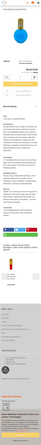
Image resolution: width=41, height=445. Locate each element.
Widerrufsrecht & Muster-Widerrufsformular (15, 329)
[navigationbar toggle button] (38, 3)
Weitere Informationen (20, 440)
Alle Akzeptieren (21, 435)
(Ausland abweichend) (25, 63)
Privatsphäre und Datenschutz (11, 337)
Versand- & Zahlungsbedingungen (12, 325)
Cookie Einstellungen (8, 340)
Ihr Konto (10, 360)
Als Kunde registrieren (15, 358)
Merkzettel (11, 362)
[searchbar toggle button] (27, 3)
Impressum (5, 314)
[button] (6, 77)
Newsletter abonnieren (15, 364)
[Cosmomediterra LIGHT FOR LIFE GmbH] (3, 3)
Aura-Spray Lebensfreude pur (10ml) (11, 276)
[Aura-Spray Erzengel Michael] (20, 29)
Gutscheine (5, 318)
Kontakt (4, 322)
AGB (3, 333)
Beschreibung (9, 106)
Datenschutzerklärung (22, 430)
